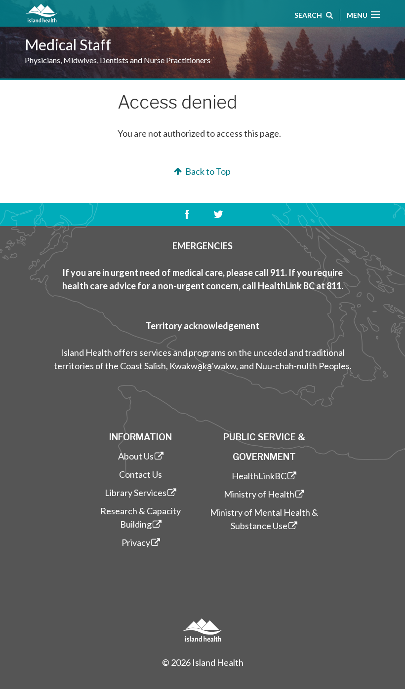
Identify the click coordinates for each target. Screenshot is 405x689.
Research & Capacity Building (140, 517)
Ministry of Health (259, 494)
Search (308, 15)
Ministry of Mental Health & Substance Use (264, 519)
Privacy (136, 542)
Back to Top (207, 171)
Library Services (135, 492)
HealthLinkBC (259, 475)
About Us (136, 456)
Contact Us (140, 474)
